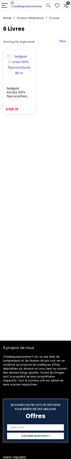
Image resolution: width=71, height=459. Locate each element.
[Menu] (4, 5)
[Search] (48, 5)
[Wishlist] (57, 5)
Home (7, 18)
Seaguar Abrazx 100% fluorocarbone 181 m (17, 94)
